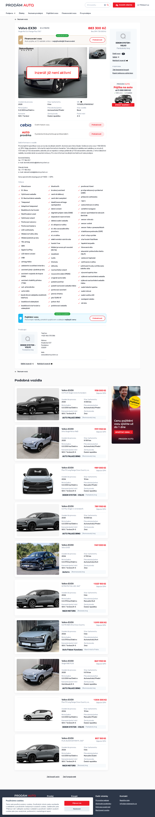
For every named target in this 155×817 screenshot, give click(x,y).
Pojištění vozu (52, 13)
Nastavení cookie (102, 810)
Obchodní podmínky (103, 804)
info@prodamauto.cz (128, 804)
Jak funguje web (69, 777)
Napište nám (125, 800)
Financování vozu (69, 13)
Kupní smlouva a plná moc (123, 73)
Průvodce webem (102, 800)
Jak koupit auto (53, 777)
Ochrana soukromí (103, 807)
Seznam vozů (22, 19)
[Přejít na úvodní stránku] (20, 4)
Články (22, 13)
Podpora (9, 13)
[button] (44, 364)
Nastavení (77, 809)
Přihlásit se (144, 5)
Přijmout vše (77, 803)
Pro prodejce (85, 13)
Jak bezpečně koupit (121, 70)
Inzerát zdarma (125, 5)
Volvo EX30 (68, 390)
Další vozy (117, 54)
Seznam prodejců (35, 13)
